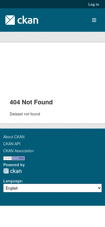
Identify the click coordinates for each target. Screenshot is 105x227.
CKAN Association (18, 150)
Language (12, 180)
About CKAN (13, 136)
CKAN (12, 171)
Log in (93, 4)
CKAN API (11, 143)
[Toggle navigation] (94, 20)
